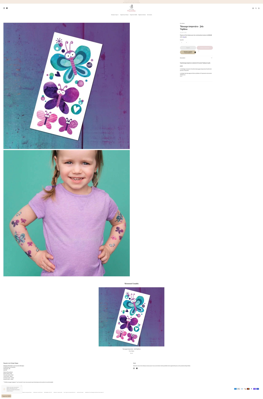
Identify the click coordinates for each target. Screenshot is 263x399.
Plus (181, 76)
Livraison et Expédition (37, 392)
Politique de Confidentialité (69, 392)
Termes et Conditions (58, 392)
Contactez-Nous (80, 392)
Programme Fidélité (48, 392)
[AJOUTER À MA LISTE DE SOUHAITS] (198, 51)
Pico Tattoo (182, 23)
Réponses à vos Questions (26, 392)
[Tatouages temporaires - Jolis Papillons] (131, 316)
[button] (188, 52)
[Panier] (258, 8)
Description (182, 58)
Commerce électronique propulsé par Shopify (94, 392)
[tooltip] (195, 52)
